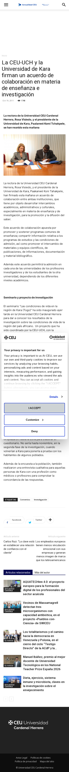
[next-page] (11, 699)
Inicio (4, 55)
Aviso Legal (21, 757)
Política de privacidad (26, 761)
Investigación (40, 499)
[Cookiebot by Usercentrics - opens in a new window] (49, 337)
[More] (50, 519)
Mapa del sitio (47, 761)
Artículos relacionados (18, 572)
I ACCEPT (34, 408)
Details (54, 396)
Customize (32, 419)
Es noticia (9, 640)
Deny (34, 431)
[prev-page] (6, 699)
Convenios (25, 499)
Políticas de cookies (40, 757)
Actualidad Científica (9, 589)
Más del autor (42, 572)
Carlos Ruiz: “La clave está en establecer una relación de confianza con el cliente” (19, 547)
